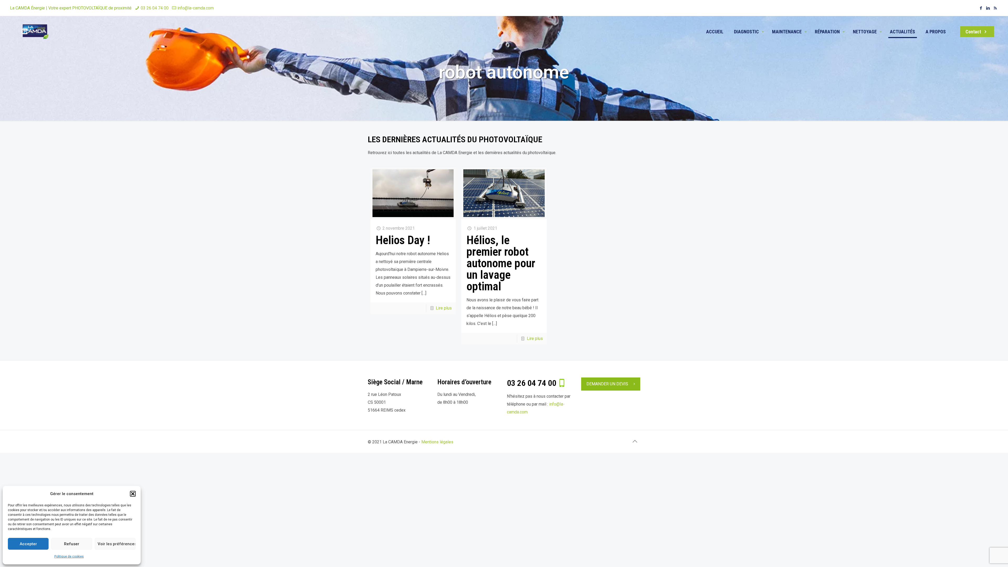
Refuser (71, 544)
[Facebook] (981, 8)
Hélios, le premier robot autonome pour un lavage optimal (500, 263)
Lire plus (444, 308)
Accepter (28, 544)
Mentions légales (437, 441)
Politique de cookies (69, 556)
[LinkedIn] (988, 8)
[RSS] (995, 8)
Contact (973, 31)
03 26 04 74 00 (155, 8)
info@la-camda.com (195, 8)
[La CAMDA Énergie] (35, 39)
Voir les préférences (116, 544)
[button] (132, 493)
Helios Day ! (403, 240)
